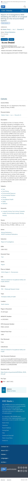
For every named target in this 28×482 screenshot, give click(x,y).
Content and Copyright (8, 435)
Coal (3, 189)
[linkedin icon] (26, 468)
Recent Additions (6, 428)
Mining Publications (10, 32)
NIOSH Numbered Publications (9, 234)
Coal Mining (5, 191)
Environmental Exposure (8, 193)
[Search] (25, 6)
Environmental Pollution (8, 195)
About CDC (4, 450)
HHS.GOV (3, 480)
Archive (3, 462)
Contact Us (5, 440)
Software (4, 203)
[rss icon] (26, 471)
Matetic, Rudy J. (7, 29)
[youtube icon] (19, 471)
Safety (4, 201)
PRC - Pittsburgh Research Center (10, 289)
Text (2, 257)
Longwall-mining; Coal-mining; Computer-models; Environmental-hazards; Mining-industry (13, 213)
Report (3, 264)
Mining (4, 197)
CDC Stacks (7, 401)
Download (4, 39)
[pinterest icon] (21, 471)
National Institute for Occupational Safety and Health (13, 350)
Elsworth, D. (20, 29)
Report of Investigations (7, 242)
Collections (5, 425)
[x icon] (21, 468)
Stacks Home (5, 423)
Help (3, 433)
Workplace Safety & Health (8, 297)
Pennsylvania (14, 272)
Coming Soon (5, 430)
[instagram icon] (24, 468)
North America (5, 304)
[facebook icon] (19, 468)
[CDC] (3, 6)
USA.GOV (9, 480)
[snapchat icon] (24, 471)
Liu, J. (14, 29)
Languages (4, 458)
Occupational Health (7, 199)
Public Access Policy (7, 438)
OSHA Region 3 (5, 272)
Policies (3, 454)
